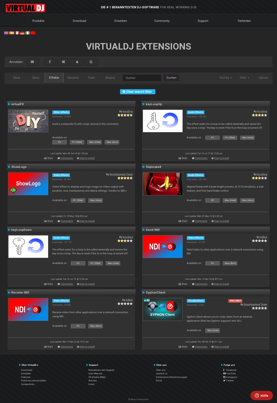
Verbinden (244, 20)
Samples (73, 78)
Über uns (160, 370)
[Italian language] (27, 32)
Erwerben (121, 20)
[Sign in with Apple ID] (77, 62)
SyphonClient (155, 292)
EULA (159, 380)
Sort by (225, 78)
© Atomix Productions (138, 399)
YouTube (231, 373)
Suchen (171, 78)
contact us (161, 373)
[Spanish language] (11, 32)
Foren (91, 384)
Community (162, 20)
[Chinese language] (33, 32)
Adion (263, 237)
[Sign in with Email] (32, 62)
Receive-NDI (20, 292)
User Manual (95, 373)
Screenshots (27, 384)
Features (25, 377)
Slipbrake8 (153, 167)
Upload (263, 78)
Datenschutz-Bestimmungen (171, 377)
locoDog (128, 111)
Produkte (38, 20)
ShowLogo (19, 167)
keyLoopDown (21, 230)
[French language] (17, 32)
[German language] (22, 32)
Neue (16, 78)
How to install (87, 158)
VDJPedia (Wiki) (97, 377)
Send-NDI (153, 230)
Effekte (54, 78)
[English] (6, 32)
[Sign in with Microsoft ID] (63, 62)
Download (79, 20)
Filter (243, 78)
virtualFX (17, 104)
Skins (35, 78)
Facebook (230, 370)
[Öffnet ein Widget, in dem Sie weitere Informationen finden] (261, 396)
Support (203, 20)
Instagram (231, 377)
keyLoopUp (154, 104)
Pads (91, 78)
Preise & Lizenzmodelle (33, 380)
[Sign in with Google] (91, 62)
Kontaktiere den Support (101, 370)
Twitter (229, 380)
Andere (110, 78)
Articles (92, 380)
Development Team (121, 174)
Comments (67, 158)
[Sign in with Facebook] (50, 62)
